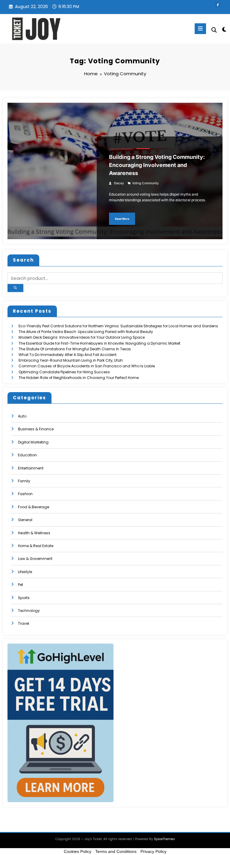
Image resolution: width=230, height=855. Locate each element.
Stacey (119, 183)
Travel (23, 623)
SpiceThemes (164, 839)
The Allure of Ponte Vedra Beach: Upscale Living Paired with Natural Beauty (86, 331)
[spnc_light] (224, 29)
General (25, 519)
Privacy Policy (153, 851)
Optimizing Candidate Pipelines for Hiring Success (64, 371)
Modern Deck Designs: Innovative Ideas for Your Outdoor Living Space (82, 337)
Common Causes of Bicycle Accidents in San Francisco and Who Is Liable (87, 366)
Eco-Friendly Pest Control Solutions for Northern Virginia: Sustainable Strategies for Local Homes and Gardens (118, 326)
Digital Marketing (33, 442)
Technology (29, 610)
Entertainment (30, 468)
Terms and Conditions (116, 851)
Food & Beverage (33, 506)
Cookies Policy (77, 851)
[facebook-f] (217, 4)
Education (27, 455)
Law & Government (121, 149)
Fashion (25, 493)
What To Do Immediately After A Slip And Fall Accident (67, 354)
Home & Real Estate (35, 545)
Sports (24, 597)
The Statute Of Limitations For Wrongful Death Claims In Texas (75, 348)
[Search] (214, 30)
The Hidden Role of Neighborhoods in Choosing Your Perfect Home (79, 377)
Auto (22, 416)
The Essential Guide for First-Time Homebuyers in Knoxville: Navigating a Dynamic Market (99, 343)
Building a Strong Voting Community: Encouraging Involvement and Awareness (157, 165)
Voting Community (145, 183)
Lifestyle (25, 571)
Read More (122, 218)
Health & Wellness (34, 532)
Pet (20, 584)
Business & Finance (36, 429)
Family (24, 480)
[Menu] (200, 28)
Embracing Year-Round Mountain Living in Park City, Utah (71, 360)
